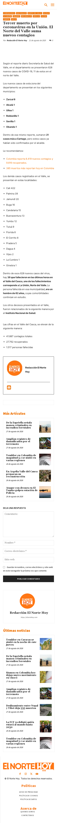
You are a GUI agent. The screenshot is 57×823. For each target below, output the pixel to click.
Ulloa (43, 16)
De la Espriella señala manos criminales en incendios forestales (19, 425)
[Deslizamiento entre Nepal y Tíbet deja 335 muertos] (46, 710)
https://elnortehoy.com (29, 617)
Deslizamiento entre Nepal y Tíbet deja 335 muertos (22, 707)
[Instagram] (26, 774)
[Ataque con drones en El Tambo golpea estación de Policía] (45, 492)
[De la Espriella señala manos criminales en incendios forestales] (45, 427)
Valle (14, 19)
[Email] (51, 47)
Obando (16, 16)
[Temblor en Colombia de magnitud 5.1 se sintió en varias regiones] (45, 459)
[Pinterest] (30, 47)
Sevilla (36, 16)
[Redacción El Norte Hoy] (29, 601)
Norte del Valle (35, 13)
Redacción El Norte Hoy (17, 40)
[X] (23, 47)
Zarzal (7, 19)
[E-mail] (9, 388)
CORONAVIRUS (9, 13)
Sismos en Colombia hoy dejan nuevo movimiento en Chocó (21, 675)
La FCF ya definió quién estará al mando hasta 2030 (20, 725)
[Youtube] (37, 774)
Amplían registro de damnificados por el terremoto (18, 442)
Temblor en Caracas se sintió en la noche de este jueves (21, 642)
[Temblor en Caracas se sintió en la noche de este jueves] (46, 644)
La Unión (7, 16)
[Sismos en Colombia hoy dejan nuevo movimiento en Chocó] (46, 677)
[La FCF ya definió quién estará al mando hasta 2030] (46, 726)
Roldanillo (26, 16)
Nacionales (21, 13)
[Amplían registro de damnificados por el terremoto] (45, 443)
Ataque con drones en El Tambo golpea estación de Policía (22, 490)
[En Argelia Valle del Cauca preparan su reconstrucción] (45, 476)
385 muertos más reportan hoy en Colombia (30, 168)
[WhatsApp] (37, 47)
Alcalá (46, 13)
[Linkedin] (44, 47)
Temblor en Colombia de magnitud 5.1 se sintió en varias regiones (21, 458)
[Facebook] (16, 47)
